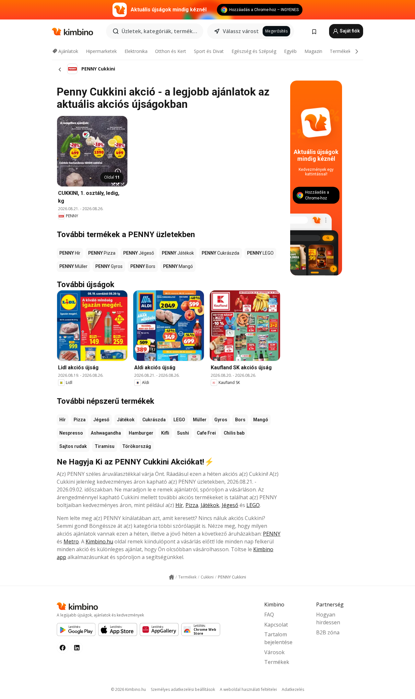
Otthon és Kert (170, 51)
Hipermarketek (101, 51)
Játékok (126, 419)
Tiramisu (104, 446)
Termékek (340, 51)
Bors (240, 419)
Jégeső (101, 419)
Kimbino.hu (99, 541)
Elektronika (136, 51)
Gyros (220, 419)
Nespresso (71, 433)
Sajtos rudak (73, 446)
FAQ (269, 614)
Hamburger (141, 433)
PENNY (271, 533)
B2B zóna (327, 632)
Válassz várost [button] (241, 31)
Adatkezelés (293, 689)
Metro (71, 541)
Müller (200, 419)
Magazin (313, 51)
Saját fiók (349, 30)
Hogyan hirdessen (328, 618)
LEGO (179, 419)
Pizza (80, 419)
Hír (62, 419)
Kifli (165, 433)
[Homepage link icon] (171, 577)
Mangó (260, 419)
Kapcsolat (276, 624)
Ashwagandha (106, 433)
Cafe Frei (206, 433)
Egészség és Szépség (253, 51)
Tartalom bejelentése (278, 638)
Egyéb (290, 51)
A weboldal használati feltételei (248, 689)
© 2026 (128, 689)
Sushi (183, 433)
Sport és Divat (209, 51)
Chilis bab (234, 433)
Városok (274, 652)
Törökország (136, 446)
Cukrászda (154, 419)
